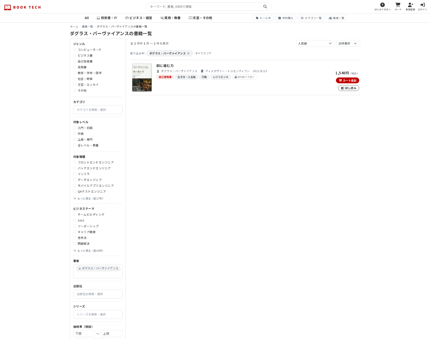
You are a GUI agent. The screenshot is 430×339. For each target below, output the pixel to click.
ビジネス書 (85, 55)
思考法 (82, 238)
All (87, 17)
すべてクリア (203, 53)
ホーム (74, 26)
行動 (204, 77)
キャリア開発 (87, 232)
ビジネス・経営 (140, 17)
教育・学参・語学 (90, 73)
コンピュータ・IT (89, 49)
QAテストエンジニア (92, 191)
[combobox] (98, 109)
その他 (82, 90)
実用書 (82, 67)
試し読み (350, 88)
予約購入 (287, 18)
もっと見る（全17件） (91, 198)
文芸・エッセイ (88, 84)
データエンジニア (90, 180)
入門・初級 (85, 128)
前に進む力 (165, 65)
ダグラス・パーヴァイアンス (169, 53)
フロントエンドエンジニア (96, 162)
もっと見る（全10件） (91, 250)
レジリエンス (220, 77)
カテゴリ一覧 (313, 18)
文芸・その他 (202, 17)
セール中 (265, 18)
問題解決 (84, 243)
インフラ (84, 174)
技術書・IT (109, 17)
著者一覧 (338, 18)
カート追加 (349, 80)
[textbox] (99, 109)
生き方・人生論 (187, 77)
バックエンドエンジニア (94, 168)
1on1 (81, 220)
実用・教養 (172, 17)
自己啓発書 (85, 61)
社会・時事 (85, 79)
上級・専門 (85, 139)
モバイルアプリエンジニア (96, 185)
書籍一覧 (87, 26)
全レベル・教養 (88, 145)
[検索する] (265, 6)
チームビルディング (91, 214)
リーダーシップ (88, 226)
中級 (81, 133)
